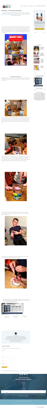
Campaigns (15, 317)
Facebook (15, 340)
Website (3, 363)
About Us (23, 384)
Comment (3, 350)
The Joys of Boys (7, 6)
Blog (23, 385)
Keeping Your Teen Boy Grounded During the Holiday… (42, 61)
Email (3, 360)
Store (24, 401)
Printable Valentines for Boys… (42, 67)
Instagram (19, 340)
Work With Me (23, 388)
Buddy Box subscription (23, 30)
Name (3, 357)
